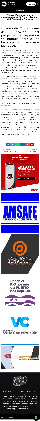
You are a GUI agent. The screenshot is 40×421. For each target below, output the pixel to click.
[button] (8, 144)
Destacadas (14, 23)
